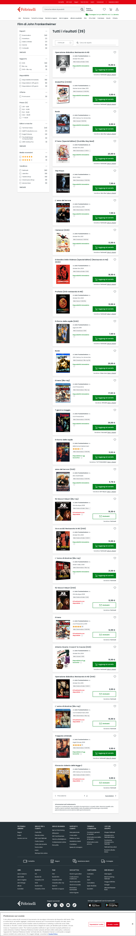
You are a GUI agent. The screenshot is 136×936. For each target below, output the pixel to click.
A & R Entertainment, (79, 713)
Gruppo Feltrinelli (109, 832)
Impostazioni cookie (96, 924)
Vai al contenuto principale (26, 2)
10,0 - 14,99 (25, 109)
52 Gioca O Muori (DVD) (65, 588)
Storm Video (76, 177)
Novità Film (55, 877)
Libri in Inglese (21, 880)
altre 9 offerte (111, 223)
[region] (68, 924)
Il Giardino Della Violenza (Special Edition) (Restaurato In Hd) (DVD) (81, 261)
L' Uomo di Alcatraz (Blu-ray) (68, 558)
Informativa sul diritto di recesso (94, 838)
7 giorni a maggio (62, 410)
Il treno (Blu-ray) (62, 380)
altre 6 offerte (111, 134)
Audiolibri (20, 889)
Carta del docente (41, 844)
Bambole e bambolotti (73, 889)
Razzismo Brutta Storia (109, 851)
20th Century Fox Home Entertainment (84, 118)
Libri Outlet (20, 877)
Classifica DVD (57, 880)
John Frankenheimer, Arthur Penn (85, 145)
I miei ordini (73, 835)
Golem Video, (77, 564)
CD (36, 874)
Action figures (74, 892)
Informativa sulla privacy (92, 843)
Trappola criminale (63, 736)
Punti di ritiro (84, 2)
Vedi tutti (23, 52)
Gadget (106, 885)
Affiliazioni (55, 833)
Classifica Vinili (40, 889)
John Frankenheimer (81, 56)
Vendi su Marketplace (59, 839)
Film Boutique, (77, 505)
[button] (82, 9)
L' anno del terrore (63, 200)
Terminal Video (27, 128)
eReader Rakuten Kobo (109, 889)
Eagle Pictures (27, 134)
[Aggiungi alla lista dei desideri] (115, 52)
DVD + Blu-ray (27, 69)
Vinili (36, 883)
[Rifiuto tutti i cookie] (132, 924)
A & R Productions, (78, 624)
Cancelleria (91, 883)
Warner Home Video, (79, 88)
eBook (19, 886)
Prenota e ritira (39, 835)
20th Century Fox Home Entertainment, (85, 772)
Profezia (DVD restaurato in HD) (69, 292)
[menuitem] (19, 18)
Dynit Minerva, (77, 207)
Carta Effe (38, 832)
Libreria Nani (26, 183)
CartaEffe (61, 2)
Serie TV (54, 886)
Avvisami (106, 516)
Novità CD (38, 877)
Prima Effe (55, 845)
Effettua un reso (75, 838)
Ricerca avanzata (89, 9)
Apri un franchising (58, 830)
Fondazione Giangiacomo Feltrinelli (109, 842)
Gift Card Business (58, 836)
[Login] (117, 9)
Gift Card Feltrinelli (41, 838)
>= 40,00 (25, 118)
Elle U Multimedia (78, 476)
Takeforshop (26, 177)
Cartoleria (90, 874)
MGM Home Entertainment (81, 446)
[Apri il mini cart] (111, 9)
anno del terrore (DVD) (65, 469)
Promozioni (26, 96)
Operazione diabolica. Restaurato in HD (72, 52)
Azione (24, 45)
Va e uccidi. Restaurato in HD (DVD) (70, 528)
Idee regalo (108, 874)
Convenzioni (100, 2)
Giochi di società (75, 885)
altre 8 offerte (111, 104)
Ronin (57, 111)
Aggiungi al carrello (106, 70)
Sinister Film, (76, 59)
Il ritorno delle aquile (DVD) (67, 321)
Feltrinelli (25, 170)
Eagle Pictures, (77, 742)
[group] (93, 14)
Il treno (58, 617)
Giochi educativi (75, 882)
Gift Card (69, 2)
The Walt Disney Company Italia (27, 138)
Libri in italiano (22, 874)
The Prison (59, 171)
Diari (88, 877)
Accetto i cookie (113, 924)
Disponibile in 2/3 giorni (30, 86)
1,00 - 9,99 (25, 106)
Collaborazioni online (59, 842)
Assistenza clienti (114, 2)
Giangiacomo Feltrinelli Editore (109, 836)
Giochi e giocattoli (75, 874)
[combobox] (64, 9)
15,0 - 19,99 (25, 112)
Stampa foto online (41, 853)
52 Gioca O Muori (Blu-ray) (67, 499)
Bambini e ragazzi (58, 889)
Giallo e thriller (27, 42)
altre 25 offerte (110, 758)
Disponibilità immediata (30, 80)
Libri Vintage (21, 883)
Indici (36, 850)
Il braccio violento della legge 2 (68, 765)
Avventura (25, 38)
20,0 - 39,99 (26, 115)
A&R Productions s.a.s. (29, 131)
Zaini (88, 880)
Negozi (76, 2)
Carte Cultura (39, 841)
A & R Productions (78, 387)
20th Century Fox (27, 142)
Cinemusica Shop (28, 180)
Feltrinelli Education (110, 847)
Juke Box (25, 173)
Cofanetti (25, 48)
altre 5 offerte (111, 75)
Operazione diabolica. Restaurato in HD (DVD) (75, 677)
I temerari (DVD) (62, 230)
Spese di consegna (76, 847)
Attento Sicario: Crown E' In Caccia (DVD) (73, 647)
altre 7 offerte (111, 314)
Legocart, (75, 328)
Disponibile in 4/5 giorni (30, 83)
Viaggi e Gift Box (109, 882)
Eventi (92, 2)
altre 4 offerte (111, 193)
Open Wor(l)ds (91, 886)
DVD (23, 63)
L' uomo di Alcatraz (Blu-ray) (67, 706)
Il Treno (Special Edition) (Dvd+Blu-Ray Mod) (74, 141)
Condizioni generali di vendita (93, 833)
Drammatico (26, 35)
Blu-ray (24, 66)
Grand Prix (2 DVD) (63, 82)
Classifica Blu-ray (58, 883)
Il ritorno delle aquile (64, 440)
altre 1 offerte (111, 373)
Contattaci (73, 844)
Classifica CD (39, 880)
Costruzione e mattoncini (74, 878)
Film (53, 874)
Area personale (74, 832)
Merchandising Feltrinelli (109, 878)
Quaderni (90, 889)
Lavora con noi (22, 838)
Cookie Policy (53, 934)
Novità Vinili (38, 886)
